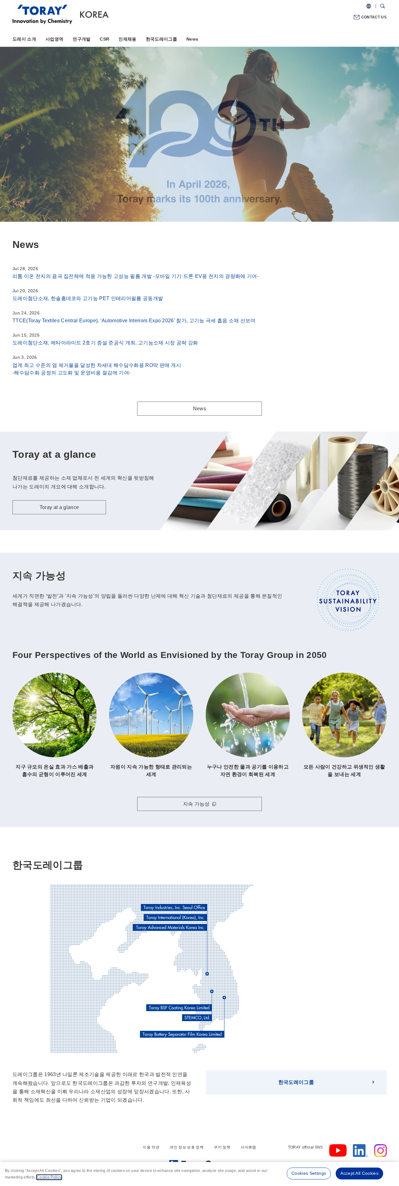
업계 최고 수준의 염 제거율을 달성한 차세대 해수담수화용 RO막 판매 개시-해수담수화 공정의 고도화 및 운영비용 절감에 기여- (96, 369)
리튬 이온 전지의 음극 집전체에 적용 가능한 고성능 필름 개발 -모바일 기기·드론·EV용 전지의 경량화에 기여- (135, 276)
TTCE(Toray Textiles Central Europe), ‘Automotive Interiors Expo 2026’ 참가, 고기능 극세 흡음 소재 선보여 (134, 320)
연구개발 (81, 39)
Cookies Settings (308, 1173)
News (192, 39)
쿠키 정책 (222, 1147)
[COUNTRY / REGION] (369, 6)
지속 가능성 (196, 804)
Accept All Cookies (359, 1173)
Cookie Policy (49, 1177)
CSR (104, 39)
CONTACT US (374, 17)
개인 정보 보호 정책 (187, 1147)
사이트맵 (248, 1147)
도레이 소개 (24, 39)
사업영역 (54, 39)
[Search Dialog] (383, 6)
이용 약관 (151, 1147)
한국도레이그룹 (161, 39)
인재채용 (127, 39)
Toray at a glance (61, 150)
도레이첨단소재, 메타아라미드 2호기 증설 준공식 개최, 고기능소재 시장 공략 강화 (105, 342)
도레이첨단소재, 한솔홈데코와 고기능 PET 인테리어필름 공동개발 (87, 298)
